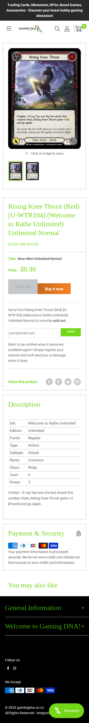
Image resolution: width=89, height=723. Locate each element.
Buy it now (54, 289)
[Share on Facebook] (49, 381)
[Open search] (57, 28)
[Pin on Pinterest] (58, 381)
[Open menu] (9, 28)
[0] (78, 29)
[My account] (67, 28)
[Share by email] (77, 381)
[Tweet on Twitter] (68, 381)
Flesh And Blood (23, 244)
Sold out (23, 286)
